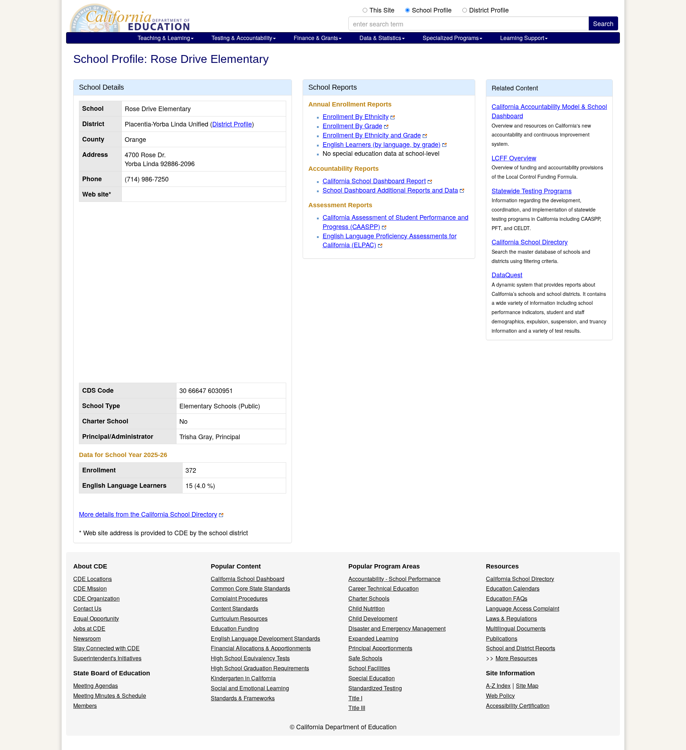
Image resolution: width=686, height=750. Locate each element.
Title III (356, 708)
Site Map (527, 685)
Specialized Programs (451, 38)
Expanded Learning (373, 638)
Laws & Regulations (511, 618)
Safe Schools (365, 658)
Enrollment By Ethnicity (356, 116)
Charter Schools (368, 598)
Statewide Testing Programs (532, 190)
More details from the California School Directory (148, 513)
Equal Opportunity (96, 618)
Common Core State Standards (250, 588)
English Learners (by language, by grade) (382, 144)
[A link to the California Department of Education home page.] (128, 18)
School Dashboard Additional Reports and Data (390, 189)
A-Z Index (498, 685)
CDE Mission (90, 588)
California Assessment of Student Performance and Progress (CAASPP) (395, 221)
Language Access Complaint (522, 608)
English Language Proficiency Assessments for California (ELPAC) (390, 240)
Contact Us (87, 608)
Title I (355, 698)
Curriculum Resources (239, 618)
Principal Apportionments (380, 648)
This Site (381, 9)
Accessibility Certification (518, 705)
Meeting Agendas (95, 685)
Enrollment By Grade (352, 125)
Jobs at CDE (89, 628)
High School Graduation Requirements (260, 668)
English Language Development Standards (265, 638)
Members (85, 705)
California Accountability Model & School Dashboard (549, 110)
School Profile (432, 9)
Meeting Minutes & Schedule (109, 695)
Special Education (371, 678)
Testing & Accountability (242, 38)
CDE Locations (92, 579)
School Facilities (369, 668)
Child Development (372, 618)
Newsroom (87, 638)
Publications (501, 638)
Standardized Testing (375, 688)
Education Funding (235, 628)
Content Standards (234, 608)
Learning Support (522, 38)
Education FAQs (506, 598)
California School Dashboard (247, 579)
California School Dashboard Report (374, 180)
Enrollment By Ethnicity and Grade (372, 134)
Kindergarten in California (243, 678)
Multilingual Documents (516, 628)
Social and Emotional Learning (250, 688)
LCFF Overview (514, 157)
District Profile (489, 9)
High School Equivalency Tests (250, 658)
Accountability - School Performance (394, 579)
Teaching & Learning (164, 38)
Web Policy (500, 695)
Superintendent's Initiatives (107, 658)
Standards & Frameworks (243, 698)
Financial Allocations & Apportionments (261, 648)
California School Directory (530, 241)
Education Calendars (513, 588)
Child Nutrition (366, 608)
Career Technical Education (383, 588)
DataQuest (507, 274)
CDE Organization (96, 598)
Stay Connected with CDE (106, 648)
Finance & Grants (316, 38)
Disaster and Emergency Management (397, 628)
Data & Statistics (380, 38)
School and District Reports (520, 648)
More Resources (516, 658)
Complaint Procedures (239, 598)
